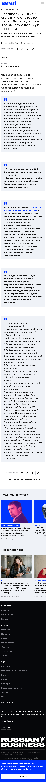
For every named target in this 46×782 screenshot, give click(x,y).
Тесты (4, 656)
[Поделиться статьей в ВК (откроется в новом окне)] (22, 49)
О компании (7, 615)
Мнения (5, 638)
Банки (4, 675)
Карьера (5, 684)
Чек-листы (6, 651)
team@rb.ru (7, 721)
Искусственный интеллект (14, 671)
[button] (43, 3)
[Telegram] (3, 727)
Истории (5, 9)
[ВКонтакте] (9, 727)
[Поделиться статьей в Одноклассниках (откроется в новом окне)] (27, 49)
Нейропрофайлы (9, 643)
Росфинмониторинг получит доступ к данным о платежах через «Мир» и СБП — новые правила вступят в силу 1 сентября (15, 588)
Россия (14, 9)
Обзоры (5, 647)
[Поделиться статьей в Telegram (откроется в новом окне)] (17, 49)
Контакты (6, 619)
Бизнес (4, 679)
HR (2, 697)
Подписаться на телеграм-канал (22, 480)
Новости (5, 630)
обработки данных (35, 766)
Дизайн (4, 692)
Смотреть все (8, 702)
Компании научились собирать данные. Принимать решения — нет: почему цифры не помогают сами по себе (16, 532)
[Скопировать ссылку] (33, 49)
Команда (5, 610)
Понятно (23, 777)
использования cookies (12, 766)
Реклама (5, 666)
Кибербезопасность (11, 688)
